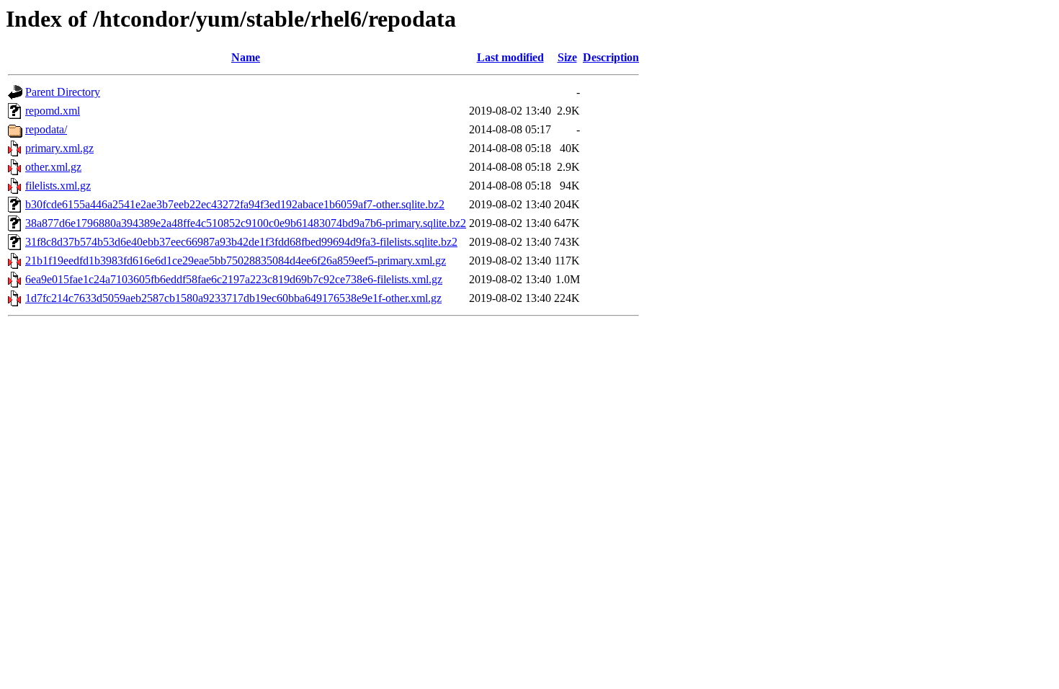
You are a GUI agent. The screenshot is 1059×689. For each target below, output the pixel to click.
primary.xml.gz (59, 148)
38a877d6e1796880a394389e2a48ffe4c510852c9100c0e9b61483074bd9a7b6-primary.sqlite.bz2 (245, 223)
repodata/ (46, 129)
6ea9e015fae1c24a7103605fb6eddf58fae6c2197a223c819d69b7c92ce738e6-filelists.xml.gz (233, 279)
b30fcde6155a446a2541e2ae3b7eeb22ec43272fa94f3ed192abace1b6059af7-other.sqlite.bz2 (234, 204)
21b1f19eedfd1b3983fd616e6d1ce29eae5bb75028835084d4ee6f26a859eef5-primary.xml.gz (235, 260)
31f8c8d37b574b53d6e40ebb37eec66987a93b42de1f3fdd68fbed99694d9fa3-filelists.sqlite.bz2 (241, 242)
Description (611, 57)
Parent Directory (62, 92)
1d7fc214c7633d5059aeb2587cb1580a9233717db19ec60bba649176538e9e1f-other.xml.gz (233, 298)
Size (567, 57)
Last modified (510, 57)
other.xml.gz (53, 167)
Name (245, 57)
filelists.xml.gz (58, 185)
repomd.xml (52, 111)
